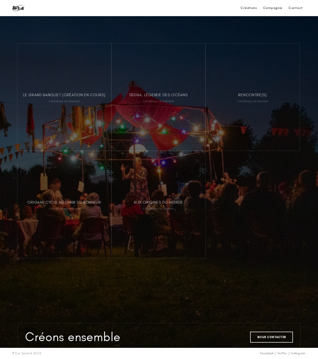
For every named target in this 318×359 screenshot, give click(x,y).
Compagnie (272, 8)
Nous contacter (271, 337)
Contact (295, 8)
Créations (248, 8)
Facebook (267, 353)
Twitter (282, 353)
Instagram (298, 353)
